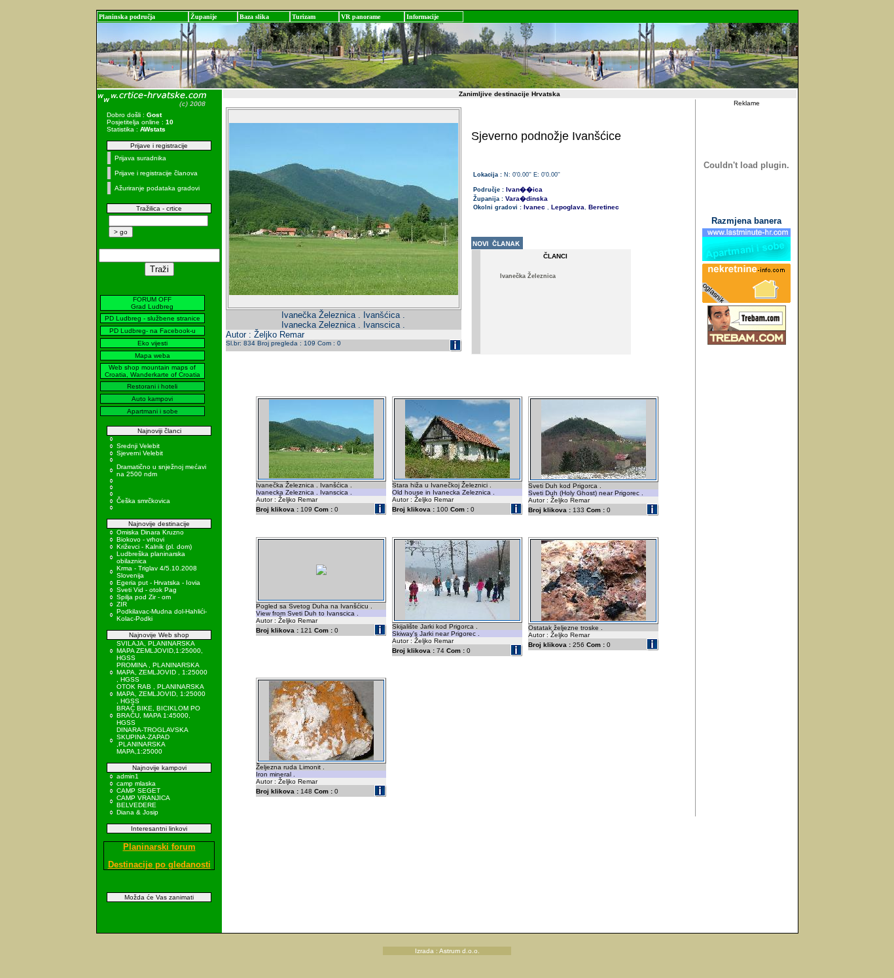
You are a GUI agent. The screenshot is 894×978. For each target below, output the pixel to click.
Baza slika (254, 16)
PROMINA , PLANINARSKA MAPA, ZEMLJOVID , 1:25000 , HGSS (161, 672)
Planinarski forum (159, 847)
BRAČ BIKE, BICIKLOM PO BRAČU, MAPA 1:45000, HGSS (158, 715)
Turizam (303, 16)
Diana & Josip (137, 812)
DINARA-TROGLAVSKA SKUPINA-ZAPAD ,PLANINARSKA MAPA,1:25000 (152, 740)
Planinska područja (127, 16)
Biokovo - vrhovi (140, 539)
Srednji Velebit (138, 445)
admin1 (127, 776)
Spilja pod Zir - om (143, 597)
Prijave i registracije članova (156, 173)
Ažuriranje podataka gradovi (157, 188)
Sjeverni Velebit (139, 453)
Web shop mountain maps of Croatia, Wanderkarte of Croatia (152, 371)
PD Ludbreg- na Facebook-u (152, 330)
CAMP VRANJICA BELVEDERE (143, 801)
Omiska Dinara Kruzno (150, 532)
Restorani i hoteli (152, 386)
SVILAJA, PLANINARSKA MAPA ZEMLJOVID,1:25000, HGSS (159, 650)
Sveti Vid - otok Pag (146, 589)
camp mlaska (136, 783)
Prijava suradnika (140, 158)
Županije (203, 16)
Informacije (422, 16)
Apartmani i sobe (152, 411)
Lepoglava (566, 207)
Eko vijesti (152, 343)
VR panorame (360, 16)
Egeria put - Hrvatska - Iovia (158, 582)
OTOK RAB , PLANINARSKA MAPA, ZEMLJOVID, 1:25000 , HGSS (161, 694)
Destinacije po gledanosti (159, 864)
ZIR (121, 604)
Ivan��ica (524, 189)
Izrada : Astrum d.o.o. (447, 950)
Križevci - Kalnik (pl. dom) (154, 546)
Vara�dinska (526, 198)
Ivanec (534, 207)
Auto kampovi (152, 398)
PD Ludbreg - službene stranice (152, 318)
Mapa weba (152, 355)
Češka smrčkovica (143, 500)
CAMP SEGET (138, 790)
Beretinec (602, 207)
